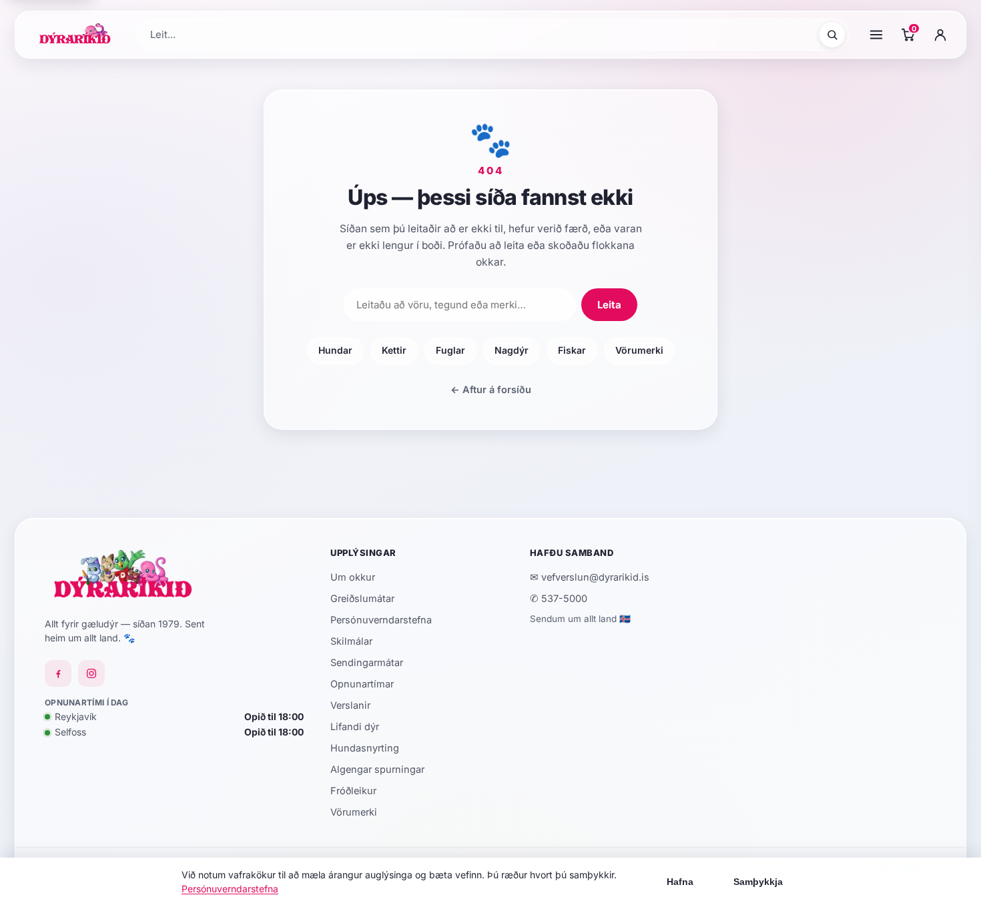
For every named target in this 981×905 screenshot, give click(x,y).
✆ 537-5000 (558, 598)
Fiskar (572, 350)
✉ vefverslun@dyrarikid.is (589, 577)
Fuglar (450, 350)
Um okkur (352, 577)
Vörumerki (639, 350)
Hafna (680, 881)
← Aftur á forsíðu (490, 389)
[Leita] (832, 34)
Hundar (335, 350)
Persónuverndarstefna (381, 619)
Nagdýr (512, 350)
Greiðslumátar (362, 598)
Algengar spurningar (377, 769)
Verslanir (350, 705)
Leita (609, 304)
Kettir (394, 350)
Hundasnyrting (364, 747)
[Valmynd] (876, 34)
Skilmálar (351, 641)
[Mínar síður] (940, 34)
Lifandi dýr (354, 726)
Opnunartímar (362, 683)
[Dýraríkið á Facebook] (58, 673)
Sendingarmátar (366, 662)
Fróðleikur (353, 790)
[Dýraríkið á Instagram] (91, 673)
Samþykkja (758, 881)
